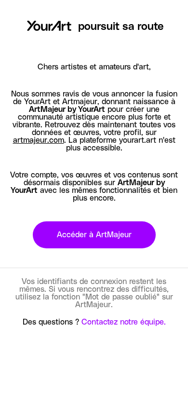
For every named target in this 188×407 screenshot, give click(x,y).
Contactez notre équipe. (123, 322)
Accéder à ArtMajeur (94, 235)
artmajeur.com (38, 140)
